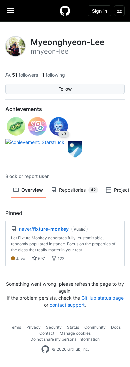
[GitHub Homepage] (45, 349)
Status (73, 327)
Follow (65, 89)
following (53, 75)
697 (41, 258)
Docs (116, 327)
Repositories (77, 190)
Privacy (33, 327)
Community (95, 327)
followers (25, 75)
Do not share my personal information (65, 339)
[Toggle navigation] (10, 10)
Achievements (23, 109)
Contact (46, 333)
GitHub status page (102, 298)
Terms (15, 327)
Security (54, 327)
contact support (67, 305)
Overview (32, 190)
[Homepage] (65, 10)
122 (60, 258)
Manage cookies (75, 333)
